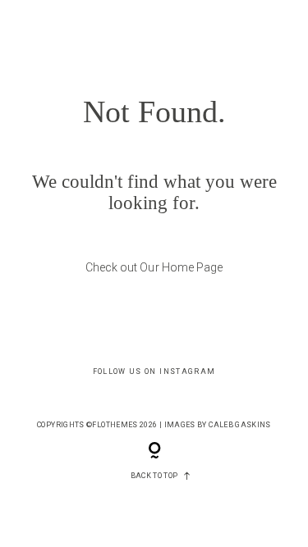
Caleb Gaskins (240, 425)
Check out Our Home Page (154, 267)
